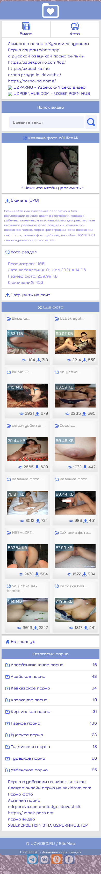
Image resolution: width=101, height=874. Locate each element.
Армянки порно (24, 800)
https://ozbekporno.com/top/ (37, 62)
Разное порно (53, 723)
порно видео (21, 819)
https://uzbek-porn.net (31, 812)
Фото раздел (23, 251)
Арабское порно (53, 676)
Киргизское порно (53, 711)
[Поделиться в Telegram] (32, 859)
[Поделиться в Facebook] (68, 859)
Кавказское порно (53, 688)
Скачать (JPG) (24, 200)
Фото (75, 33)
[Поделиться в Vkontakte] (44, 859)
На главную (22, 641)
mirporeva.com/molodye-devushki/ (44, 806)
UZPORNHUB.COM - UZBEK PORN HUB (51, 93)
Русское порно (53, 734)
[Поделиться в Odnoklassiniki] (56, 859)
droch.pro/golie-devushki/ (34, 74)
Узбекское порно (53, 769)
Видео (26, 33)
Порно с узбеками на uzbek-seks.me (47, 781)
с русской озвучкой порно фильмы (46, 56)
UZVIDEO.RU (43, 843)
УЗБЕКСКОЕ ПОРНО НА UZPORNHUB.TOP (48, 825)
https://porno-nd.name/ (32, 80)
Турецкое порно (53, 758)
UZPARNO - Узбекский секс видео (49, 87)
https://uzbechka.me (29, 68)
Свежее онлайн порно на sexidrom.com (49, 787)
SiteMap (67, 843)
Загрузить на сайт (30, 294)
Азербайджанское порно (53, 664)
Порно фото (20, 794)
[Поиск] (91, 122)
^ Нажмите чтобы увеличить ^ (52, 187)
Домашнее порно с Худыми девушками (48, 43)
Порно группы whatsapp (33, 49)
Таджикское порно (53, 746)
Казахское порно (53, 699)
